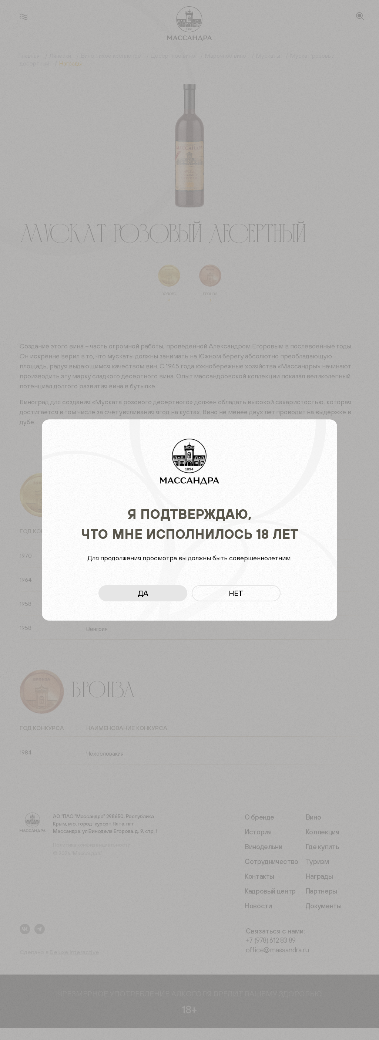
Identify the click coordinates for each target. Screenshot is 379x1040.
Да (143, 593)
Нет (236, 593)
